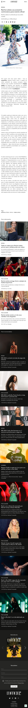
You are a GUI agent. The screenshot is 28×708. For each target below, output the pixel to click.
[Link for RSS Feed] (18, 698)
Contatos (14, 701)
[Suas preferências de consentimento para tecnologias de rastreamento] (25, 706)
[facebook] (4, 22)
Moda (3, 7)
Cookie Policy (14, 705)
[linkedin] (8, 22)
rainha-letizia (5, 212)
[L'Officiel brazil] (14, 2)
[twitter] (11, 22)
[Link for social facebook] (12, 698)
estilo (11, 212)
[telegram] (15, 22)
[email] (2, 22)
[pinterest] (6, 22)
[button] (25, 647)
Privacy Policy (21, 683)
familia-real (17, 212)
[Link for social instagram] (15, 698)
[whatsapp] (13, 22)
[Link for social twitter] (9, 698)
